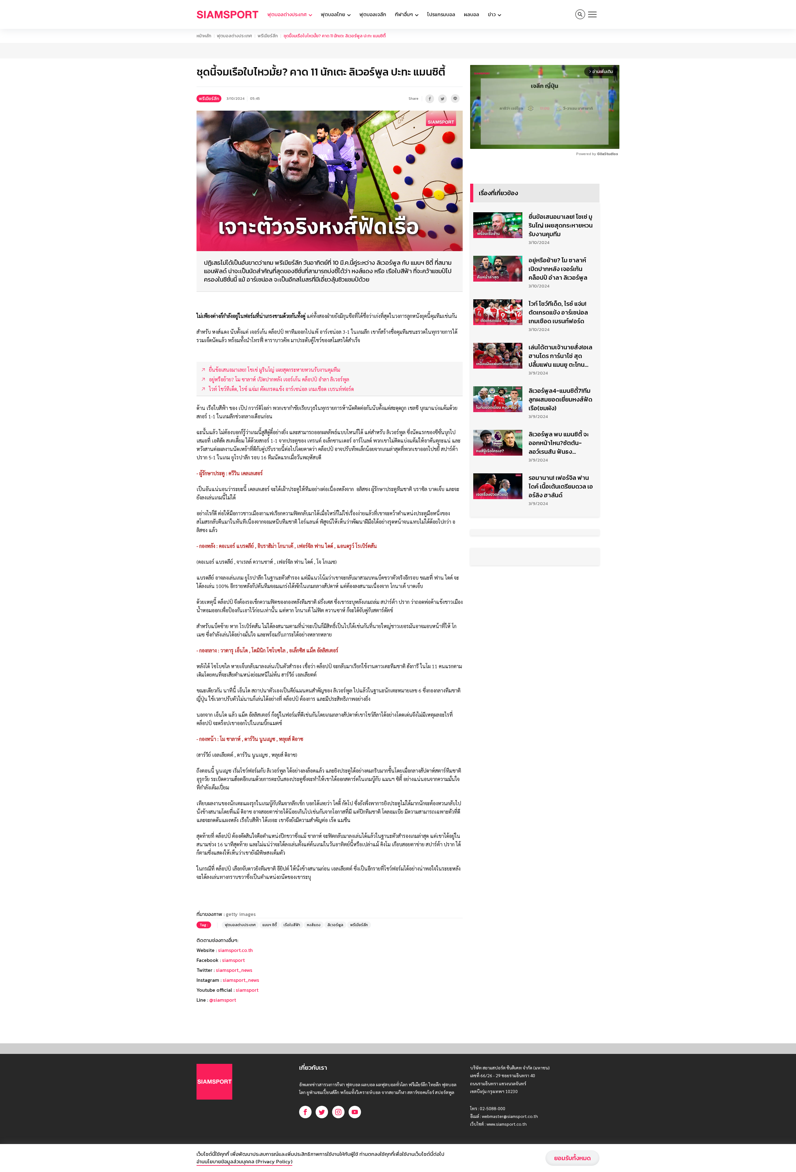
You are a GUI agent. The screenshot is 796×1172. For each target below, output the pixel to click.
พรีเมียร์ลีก (268, 36)
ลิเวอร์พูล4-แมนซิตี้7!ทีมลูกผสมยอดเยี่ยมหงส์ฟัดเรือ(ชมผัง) (560, 399)
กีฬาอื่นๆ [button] (404, 14)
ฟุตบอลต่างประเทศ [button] (287, 14)
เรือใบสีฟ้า (292, 925)
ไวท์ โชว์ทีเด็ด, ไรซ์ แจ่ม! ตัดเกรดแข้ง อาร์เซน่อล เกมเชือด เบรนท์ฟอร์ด (558, 312)
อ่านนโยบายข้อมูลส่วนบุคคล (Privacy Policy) (244, 1161)
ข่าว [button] (492, 14)
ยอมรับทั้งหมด (572, 1158)
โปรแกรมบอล (441, 14)
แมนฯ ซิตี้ (269, 925)
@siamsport (222, 1000)
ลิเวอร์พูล (335, 925)
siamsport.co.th (235, 950)
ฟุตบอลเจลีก (372, 14)
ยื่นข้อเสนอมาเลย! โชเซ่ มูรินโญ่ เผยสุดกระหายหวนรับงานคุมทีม (561, 225)
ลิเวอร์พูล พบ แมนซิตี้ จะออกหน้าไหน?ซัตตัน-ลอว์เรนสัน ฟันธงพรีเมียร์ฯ (559, 443)
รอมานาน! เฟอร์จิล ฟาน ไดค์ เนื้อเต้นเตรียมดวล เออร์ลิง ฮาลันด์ (561, 486)
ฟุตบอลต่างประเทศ (234, 36)
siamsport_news (234, 970)
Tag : (204, 925)
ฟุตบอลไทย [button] (333, 14)
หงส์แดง (314, 925)
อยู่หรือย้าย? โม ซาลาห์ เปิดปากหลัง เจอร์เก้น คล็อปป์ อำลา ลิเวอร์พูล (558, 269)
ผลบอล (471, 14)
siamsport (233, 960)
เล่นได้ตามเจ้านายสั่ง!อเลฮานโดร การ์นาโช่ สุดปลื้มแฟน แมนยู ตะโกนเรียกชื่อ (560, 356)
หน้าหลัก (204, 36)
